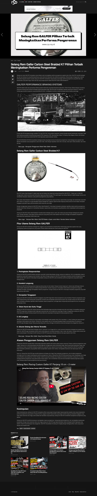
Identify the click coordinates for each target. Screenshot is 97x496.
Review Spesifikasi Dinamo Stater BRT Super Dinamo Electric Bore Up (19, 451)
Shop (26, 1)
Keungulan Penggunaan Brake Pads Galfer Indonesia (40, 146)
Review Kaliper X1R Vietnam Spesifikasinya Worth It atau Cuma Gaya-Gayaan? (57, 451)
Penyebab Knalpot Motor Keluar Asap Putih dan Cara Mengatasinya (38, 471)
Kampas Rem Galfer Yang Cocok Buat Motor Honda (40, 336)
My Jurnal (15, 491)
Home (12, 60)
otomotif (33, 428)
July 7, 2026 (52, 454)
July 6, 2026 (71, 453)
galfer (21, 428)
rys (15, 71)
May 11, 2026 (33, 474)
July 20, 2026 (33, 440)
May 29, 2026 (13, 475)
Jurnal (22, 1)
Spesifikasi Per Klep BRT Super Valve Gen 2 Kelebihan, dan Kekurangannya (18, 472)
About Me (30, 1)
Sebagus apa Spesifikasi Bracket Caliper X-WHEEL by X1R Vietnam (77, 450)
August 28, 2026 (14, 454)
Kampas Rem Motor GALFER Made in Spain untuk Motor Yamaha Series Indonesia (50, 219)
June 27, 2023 (21, 71)
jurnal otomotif (27, 428)
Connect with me (37, 1)
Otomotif (18, 60)
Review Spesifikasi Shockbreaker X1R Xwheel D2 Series (38, 438)
